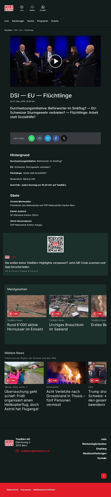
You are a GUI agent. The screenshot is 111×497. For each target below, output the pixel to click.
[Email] (48, 138)
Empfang (101, 448)
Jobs (104, 439)
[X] (64, 138)
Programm (42, 21)
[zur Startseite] (9, 8)
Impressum (26, 489)
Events (54, 21)
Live (6, 21)
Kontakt (102, 458)
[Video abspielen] (55, 61)
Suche (30, 21)
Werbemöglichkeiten (94, 443)
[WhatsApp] (31, 138)
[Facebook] (56, 138)
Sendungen (18, 21)
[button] (39, 138)
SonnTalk (8, 30)
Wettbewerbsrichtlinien (44, 489)
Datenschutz (12, 489)
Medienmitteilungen (95, 453)
